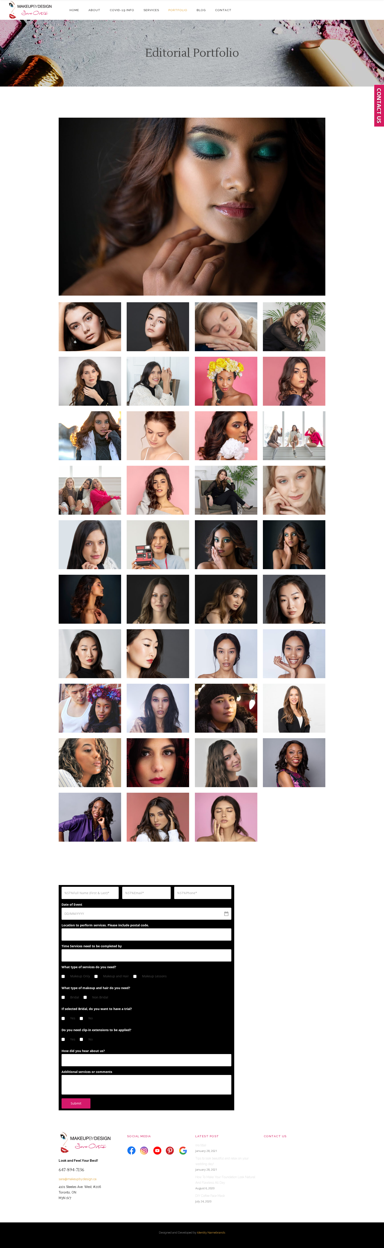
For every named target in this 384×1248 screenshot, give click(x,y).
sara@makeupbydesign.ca (77, 1179)
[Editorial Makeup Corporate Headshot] (294, 708)
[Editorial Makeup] (90, 326)
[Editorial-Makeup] (294, 599)
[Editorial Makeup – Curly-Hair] (90, 762)
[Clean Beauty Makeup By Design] (158, 326)
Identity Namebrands (211, 1232)
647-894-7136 (71, 1170)
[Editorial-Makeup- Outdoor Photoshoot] (158, 762)
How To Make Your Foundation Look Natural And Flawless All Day (225, 1179)
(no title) (200, 1145)
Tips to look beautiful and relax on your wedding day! (222, 1161)
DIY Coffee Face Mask (210, 1196)
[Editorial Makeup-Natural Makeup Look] (226, 762)
